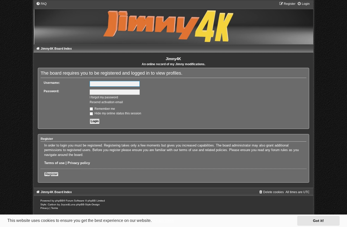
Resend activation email (106, 102)
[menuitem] (41, 4)
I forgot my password (104, 97)
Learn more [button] (163, 220)
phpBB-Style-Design (88, 204)
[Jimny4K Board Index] (173, 23)
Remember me (104, 109)
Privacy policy (79, 163)
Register (51, 174)
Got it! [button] (318, 221)
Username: (52, 83)
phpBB (59, 200)
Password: (51, 91)
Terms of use (54, 163)
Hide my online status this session (117, 113)
